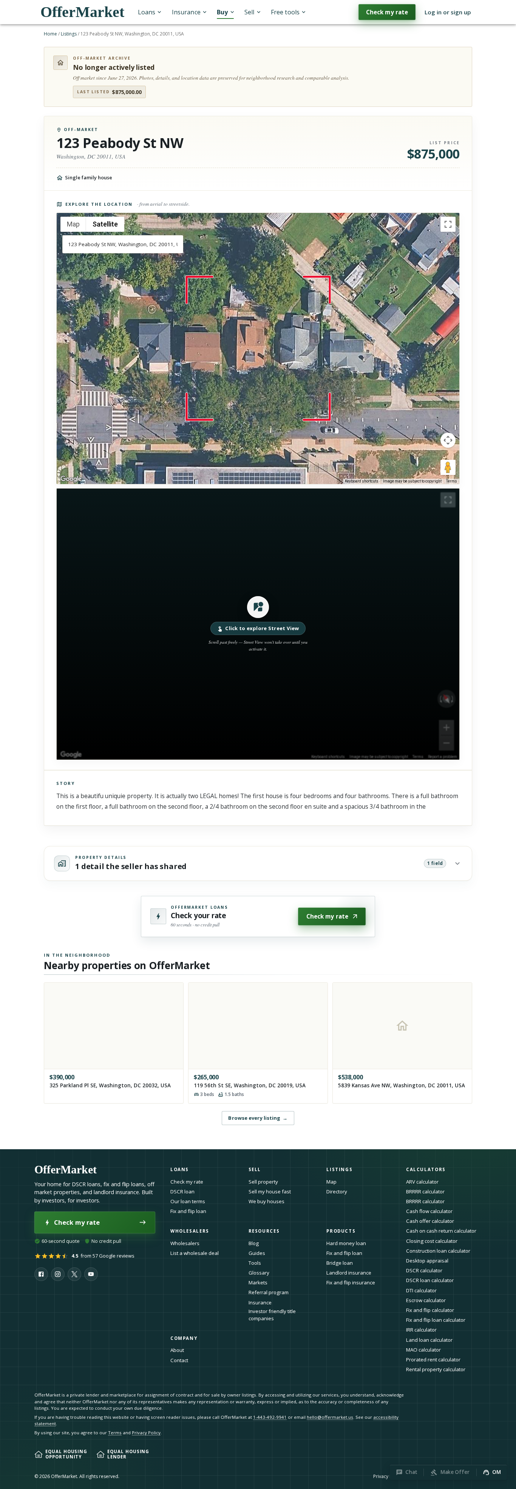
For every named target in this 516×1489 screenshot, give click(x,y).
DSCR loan (182, 1191)
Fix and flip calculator (430, 1310)
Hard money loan (346, 1243)
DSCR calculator (424, 1270)
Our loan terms (187, 1201)
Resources (264, 1231)
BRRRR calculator (425, 1191)
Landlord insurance (348, 1272)
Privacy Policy (146, 1432)
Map (331, 1181)
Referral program (269, 1292)
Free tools (285, 12)
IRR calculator (421, 1329)
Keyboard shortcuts (362, 481)
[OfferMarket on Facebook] (41, 1274)
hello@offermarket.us (330, 1417)
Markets (258, 1282)
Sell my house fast (270, 1191)
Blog (254, 1243)
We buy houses (266, 1201)
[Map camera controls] (448, 440)
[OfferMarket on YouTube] (91, 1274)
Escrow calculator (426, 1300)
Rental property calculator (435, 1369)
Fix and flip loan (188, 1211)
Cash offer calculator (430, 1221)
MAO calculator (423, 1349)
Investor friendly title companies (272, 1315)
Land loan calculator (429, 1339)
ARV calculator (422, 1181)
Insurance (186, 12)
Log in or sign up (448, 12)
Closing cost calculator (431, 1241)
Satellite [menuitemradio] (105, 224)
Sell (249, 12)
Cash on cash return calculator (441, 1230)
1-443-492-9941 (270, 1417)
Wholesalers (184, 1243)
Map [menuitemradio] (73, 224)
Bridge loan (339, 1262)
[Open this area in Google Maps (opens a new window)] (71, 479)
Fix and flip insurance (350, 1282)
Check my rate (387, 12)
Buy (222, 12)
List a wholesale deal (194, 1253)
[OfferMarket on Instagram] (58, 1274)
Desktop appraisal (427, 1260)
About (177, 1350)
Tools (255, 1262)
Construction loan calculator (438, 1250)
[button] (258, 624)
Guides (257, 1253)
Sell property (263, 1181)
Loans (146, 12)
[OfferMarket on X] (74, 1274)
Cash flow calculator (429, 1211)
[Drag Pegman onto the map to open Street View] (448, 467)
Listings (69, 34)
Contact (179, 1360)
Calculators (426, 1169)
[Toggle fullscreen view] (448, 224)
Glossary (259, 1272)
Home (50, 34)
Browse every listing (257, 1117)
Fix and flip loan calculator (435, 1319)
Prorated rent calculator (433, 1359)
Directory (336, 1191)
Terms (451, 481)
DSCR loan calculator (430, 1280)
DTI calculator (421, 1290)
